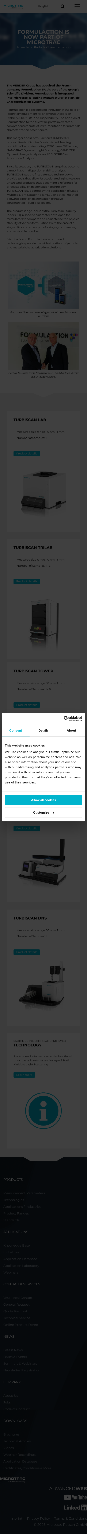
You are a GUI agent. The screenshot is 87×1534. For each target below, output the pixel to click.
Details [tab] (43, 730)
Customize (41, 812)
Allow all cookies (43, 800)
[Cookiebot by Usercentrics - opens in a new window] (63, 718)
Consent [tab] (15, 730)
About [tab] (71, 730)
